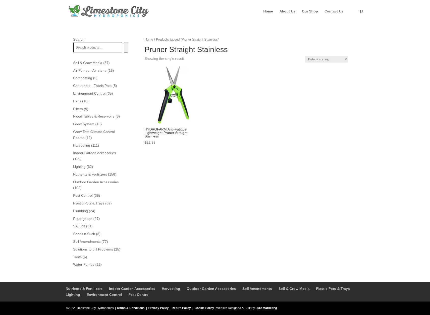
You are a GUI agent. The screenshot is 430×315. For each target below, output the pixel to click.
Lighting (73, 295)
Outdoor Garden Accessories (211, 289)
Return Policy (181, 308)
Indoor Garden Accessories (132, 289)
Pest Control (139, 295)
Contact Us (333, 11)
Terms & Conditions (131, 308)
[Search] (126, 48)
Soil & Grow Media (294, 289)
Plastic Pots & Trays (333, 289)
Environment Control (104, 295)
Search (78, 39)
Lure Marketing (266, 308)
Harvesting (171, 289)
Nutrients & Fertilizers (84, 289)
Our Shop (310, 11)
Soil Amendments (257, 289)
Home (268, 11)
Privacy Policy (158, 308)
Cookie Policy (204, 308)
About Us (287, 11)
